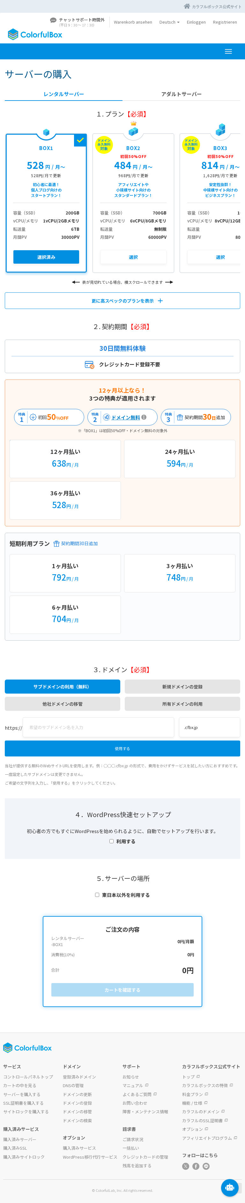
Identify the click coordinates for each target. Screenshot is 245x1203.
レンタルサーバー (63, 94)
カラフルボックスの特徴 (205, 1085)
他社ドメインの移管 (62, 704)
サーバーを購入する (22, 1094)
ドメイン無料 (115, 417)
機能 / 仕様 (192, 1103)
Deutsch (168, 22)
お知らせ (130, 1077)
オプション (192, 1129)
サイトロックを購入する (26, 1112)
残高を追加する (137, 1165)
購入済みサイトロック (24, 1157)
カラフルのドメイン (200, 1112)
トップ (188, 1077)
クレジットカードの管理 (145, 1157)
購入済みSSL (15, 1148)
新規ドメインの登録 (182, 686)
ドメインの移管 (77, 1112)
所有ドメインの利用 (182, 704)
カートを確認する (122, 990)
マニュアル (132, 1085)
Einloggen (196, 22)
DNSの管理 (73, 1085)
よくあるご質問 (137, 1094)
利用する (126, 841)
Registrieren (225, 22)
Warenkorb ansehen (133, 22)
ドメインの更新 (77, 1094)
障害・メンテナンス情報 (145, 1112)
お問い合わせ (134, 1103)
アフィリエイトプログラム (207, 1138)
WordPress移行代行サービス (90, 1157)
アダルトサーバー (181, 94)
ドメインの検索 (77, 1120)
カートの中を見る (19, 1085)
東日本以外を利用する (126, 894)
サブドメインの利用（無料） (62, 686)
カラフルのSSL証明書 (202, 1120)
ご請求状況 (132, 1139)
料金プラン (192, 1094)
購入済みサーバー (19, 1139)
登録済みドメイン (79, 1077)
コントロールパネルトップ (28, 1077)
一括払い (130, 1148)
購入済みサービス (79, 1148)
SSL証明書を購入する (23, 1103)
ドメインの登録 (77, 1103)
